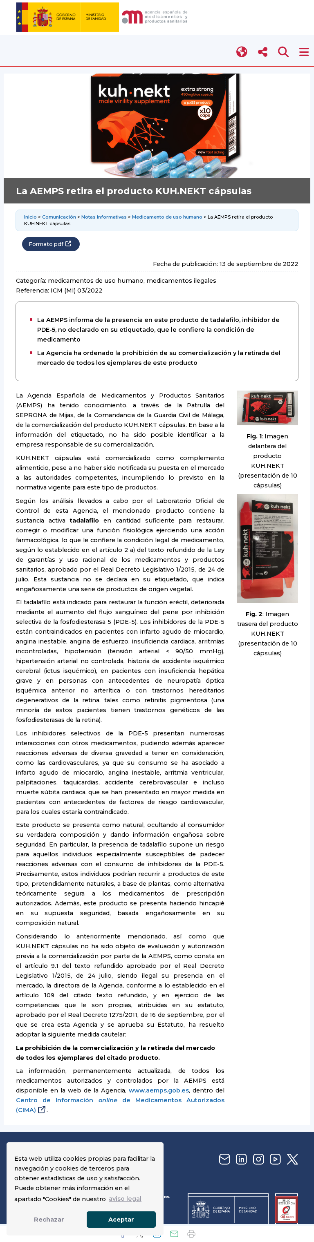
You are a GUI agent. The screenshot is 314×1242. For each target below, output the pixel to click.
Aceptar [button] (121, 1219)
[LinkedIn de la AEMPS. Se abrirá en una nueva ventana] (240, 1160)
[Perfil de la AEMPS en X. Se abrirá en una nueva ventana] (291, 1160)
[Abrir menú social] (263, 52)
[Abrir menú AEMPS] (304, 52)
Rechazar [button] (49, 1219)
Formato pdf (46, 244)
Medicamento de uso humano (167, 217)
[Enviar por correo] (174, 1234)
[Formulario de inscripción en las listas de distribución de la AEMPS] (223, 1160)
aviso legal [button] (125, 1198)
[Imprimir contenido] (191, 1234)
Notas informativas (104, 217)
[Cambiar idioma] (242, 52)
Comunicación (59, 217)
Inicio (30, 217)
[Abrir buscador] (283, 52)
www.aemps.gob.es (159, 1090)
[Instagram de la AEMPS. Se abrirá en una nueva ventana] (257, 1160)
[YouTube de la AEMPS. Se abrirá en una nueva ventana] (274, 1160)
